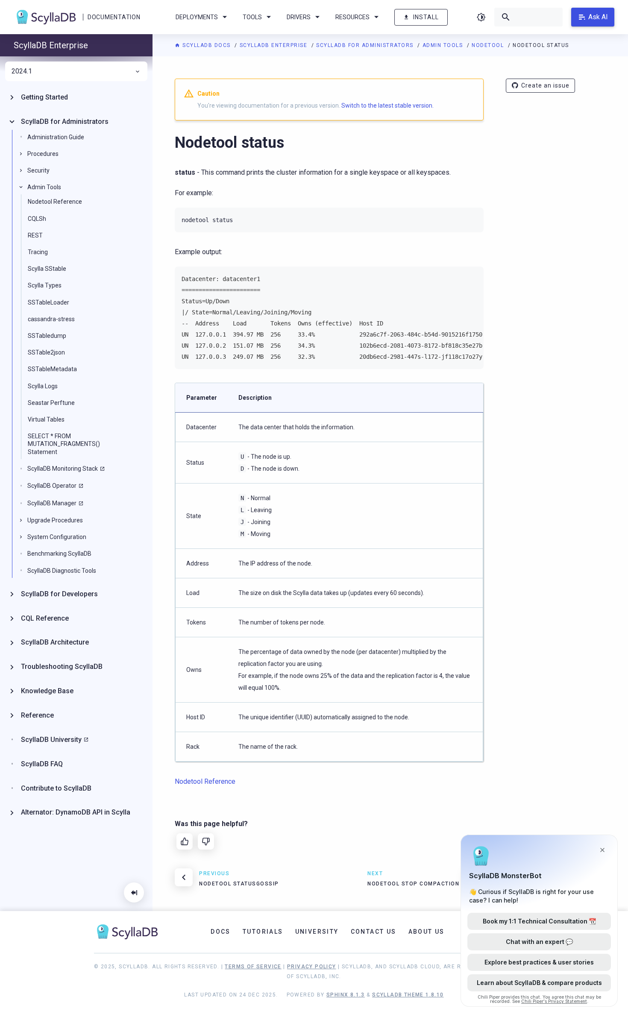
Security (38, 170)
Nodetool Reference (55, 201)
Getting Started (44, 97)
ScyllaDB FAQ (42, 764)
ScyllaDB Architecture (55, 642)
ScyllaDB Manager (51, 503)
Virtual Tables (46, 419)
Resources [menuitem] (352, 17)
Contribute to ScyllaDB (56, 788)
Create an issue (545, 85)
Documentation (114, 17)
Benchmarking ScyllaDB (59, 553)
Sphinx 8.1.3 (345, 995)
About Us (426, 931)
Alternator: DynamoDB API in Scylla (75, 812)
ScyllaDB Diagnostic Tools (61, 570)
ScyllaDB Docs (206, 45)
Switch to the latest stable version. (387, 105)
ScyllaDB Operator (51, 485)
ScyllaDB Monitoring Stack (62, 468)
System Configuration (56, 536)
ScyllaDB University (51, 740)
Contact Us (373, 931)
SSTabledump (47, 335)
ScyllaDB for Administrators (365, 45)
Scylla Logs (43, 386)
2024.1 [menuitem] (22, 71)
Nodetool (489, 45)
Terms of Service (253, 967)
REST (35, 235)
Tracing (38, 252)
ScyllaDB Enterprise (274, 45)
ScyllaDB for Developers (59, 594)
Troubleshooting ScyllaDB (62, 666)
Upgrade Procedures (55, 520)
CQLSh (37, 218)
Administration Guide (55, 137)
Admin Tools (444, 45)
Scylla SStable (47, 268)
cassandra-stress (51, 319)
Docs (221, 931)
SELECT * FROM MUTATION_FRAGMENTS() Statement (64, 444)
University (317, 931)
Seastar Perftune (51, 402)
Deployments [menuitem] (197, 17)
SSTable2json (46, 352)
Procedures (43, 153)
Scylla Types (45, 285)
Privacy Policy (311, 967)
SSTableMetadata (52, 369)
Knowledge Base (47, 691)
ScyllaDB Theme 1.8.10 (407, 995)
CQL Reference (45, 618)
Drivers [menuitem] (299, 17)
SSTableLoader (48, 302)
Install (426, 17)
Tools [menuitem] (252, 17)
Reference (37, 715)
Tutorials (263, 931)
